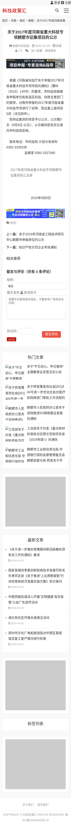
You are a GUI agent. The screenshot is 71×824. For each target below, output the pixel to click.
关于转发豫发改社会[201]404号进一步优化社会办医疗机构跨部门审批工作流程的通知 (46, 393)
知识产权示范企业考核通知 (38, 247)
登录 (56, 2)
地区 (22, 20)
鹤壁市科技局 (21, 45)
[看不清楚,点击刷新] (11, 339)
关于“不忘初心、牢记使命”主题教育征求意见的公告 (45, 369)
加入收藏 (36, 50)
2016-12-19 (42, 45)
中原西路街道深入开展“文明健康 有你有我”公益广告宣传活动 (36, 599)
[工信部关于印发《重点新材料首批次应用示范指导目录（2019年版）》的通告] (15, 434)
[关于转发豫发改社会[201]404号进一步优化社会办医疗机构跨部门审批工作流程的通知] (15, 392)
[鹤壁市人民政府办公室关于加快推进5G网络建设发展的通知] (15, 413)
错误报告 (50, 50)
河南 (13, 20)
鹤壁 (31, 20)
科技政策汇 (21, 10)
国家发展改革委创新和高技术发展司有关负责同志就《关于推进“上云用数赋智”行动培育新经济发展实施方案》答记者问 (36, 576)
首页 (5, 20)
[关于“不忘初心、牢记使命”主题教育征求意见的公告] (15, 372)
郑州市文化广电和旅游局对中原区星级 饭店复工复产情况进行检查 (35, 635)
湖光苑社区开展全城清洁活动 (28, 617)
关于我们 (28, 804)
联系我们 (43, 804)
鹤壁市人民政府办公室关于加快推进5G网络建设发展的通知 (46, 413)
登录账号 (29, 292)
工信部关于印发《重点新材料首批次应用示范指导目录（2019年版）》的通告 (46, 434)
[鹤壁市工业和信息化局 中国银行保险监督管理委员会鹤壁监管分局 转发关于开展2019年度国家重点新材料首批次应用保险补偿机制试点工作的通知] (15, 455)
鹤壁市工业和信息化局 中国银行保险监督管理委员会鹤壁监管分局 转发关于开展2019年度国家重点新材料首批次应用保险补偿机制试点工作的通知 (46, 455)
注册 (67, 2)
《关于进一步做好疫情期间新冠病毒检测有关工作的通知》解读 (36, 552)
